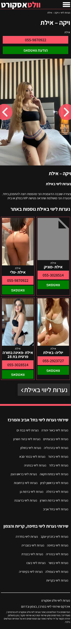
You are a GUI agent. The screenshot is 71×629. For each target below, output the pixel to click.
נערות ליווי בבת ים (28, 430)
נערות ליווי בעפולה (56, 571)
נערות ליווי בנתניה (35, 465)
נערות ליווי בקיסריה (31, 571)
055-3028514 (53, 275)
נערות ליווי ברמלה (57, 491)
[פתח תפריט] (66, 4)
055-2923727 (53, 360)
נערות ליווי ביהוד (58, 456)
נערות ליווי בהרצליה (56, 448)
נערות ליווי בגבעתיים (55, 439)
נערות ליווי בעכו (36, 563)
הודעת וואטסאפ (35, 50)
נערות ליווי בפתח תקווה (54, 474)
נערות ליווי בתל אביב (55, 509)
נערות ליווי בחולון (30, 448)
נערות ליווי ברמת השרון (54, 500)
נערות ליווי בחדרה (27, 536)
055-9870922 (35, 39)
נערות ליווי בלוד (58, 465)
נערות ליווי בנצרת (32, 554)
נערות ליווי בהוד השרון (26, 439)
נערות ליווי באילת (45, 389)
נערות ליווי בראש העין (24, 474)
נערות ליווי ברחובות (26, 483)
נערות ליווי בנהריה (57, 554)
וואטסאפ (53, 284)
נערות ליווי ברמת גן (31, 491)
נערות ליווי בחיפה (57, 545)
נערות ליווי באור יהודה (54, 430)
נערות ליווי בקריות (57, 580)
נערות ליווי (65, 12)
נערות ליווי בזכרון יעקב (54, 536)
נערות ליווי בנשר (58, 563)
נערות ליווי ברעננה (25, 500)
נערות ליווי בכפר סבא (32, 456)
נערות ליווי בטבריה (32, 545)
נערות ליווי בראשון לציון (54, 483)
